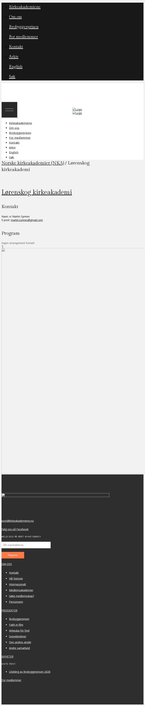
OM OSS (7, 564)
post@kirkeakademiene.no (18, 521)
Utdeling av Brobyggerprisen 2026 (29, 671)
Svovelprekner (17, 636)
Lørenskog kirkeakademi (37, 192)
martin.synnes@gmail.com (27, 220)
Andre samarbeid (19, 648)
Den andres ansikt (20, 642)
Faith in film (16, 624)
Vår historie (16, 578)
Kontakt (14, 572)
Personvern (16, 602)
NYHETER (7, 656)
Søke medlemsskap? (21, 596)
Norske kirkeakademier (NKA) (33, 163)
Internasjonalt (17, 584)
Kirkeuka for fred (19, 630)
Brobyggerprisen (19, 619)
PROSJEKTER (9, 610)
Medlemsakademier (21, 590)
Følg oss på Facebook (15, 529)
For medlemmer (11, 680)
